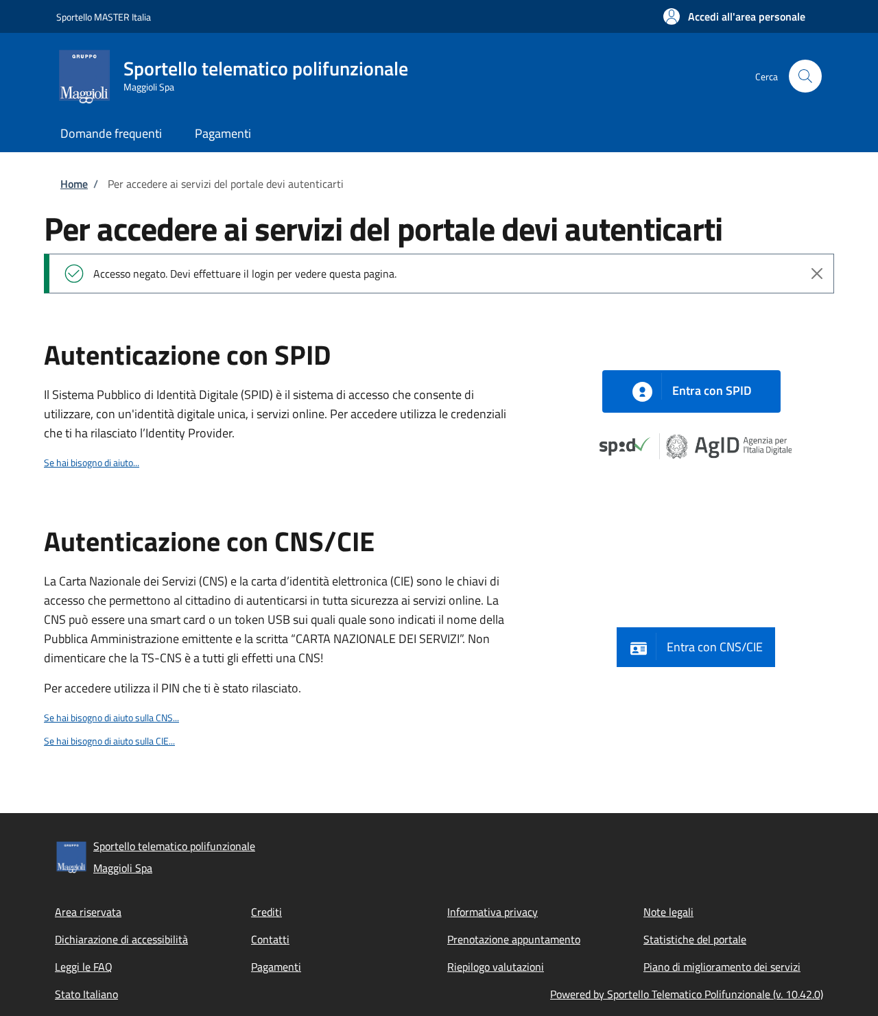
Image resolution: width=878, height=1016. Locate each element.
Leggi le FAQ (83, 966)
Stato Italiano (86, 994)
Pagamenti (276, 966)
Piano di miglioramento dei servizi (721, 966)
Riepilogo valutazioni (495, 966)
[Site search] (805, 76)
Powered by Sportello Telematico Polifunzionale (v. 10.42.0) (686, 994)
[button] (734, 16)
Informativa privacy (492, 912)
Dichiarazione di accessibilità (121, 939)
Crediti (266, 912)
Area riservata (88, 912)
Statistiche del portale (694, 939)
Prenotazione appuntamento (513, 939)
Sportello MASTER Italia (103, 17)
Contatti (270, 939)
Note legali (668, 912)
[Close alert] (816, 273)
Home (74, 184)
